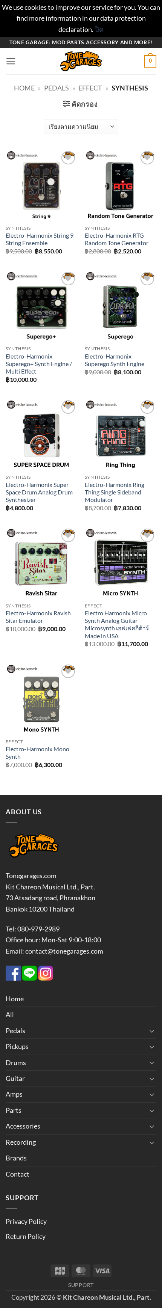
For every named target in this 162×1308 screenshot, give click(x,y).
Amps (14, 1094)
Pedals (56, 88)
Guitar (15, 1078)
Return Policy (26, 1236)
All (10, 1014)
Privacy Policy (26, 1221)
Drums (16, 1062)
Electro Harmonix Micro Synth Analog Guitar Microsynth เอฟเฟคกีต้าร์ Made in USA (117, 624)
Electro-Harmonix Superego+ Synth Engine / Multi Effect (39, 364)
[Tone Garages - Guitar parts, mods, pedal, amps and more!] (81, 61)
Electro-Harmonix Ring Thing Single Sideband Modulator (114, 492)
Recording (21, 1142)
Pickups (17, 1046)
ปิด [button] (99, 29)
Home (24, 88)
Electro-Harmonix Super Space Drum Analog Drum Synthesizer (39, 492)
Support (81, 1285)
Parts (13, 1110)
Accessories (23, 1126)
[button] (11, 61)
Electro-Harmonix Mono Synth (37, 753)
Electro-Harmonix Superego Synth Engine (114, 360)
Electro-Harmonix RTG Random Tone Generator (116, 239)
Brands (16, 1158)
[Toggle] (151, 1031)
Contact (17, 1174)
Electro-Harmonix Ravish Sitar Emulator (38, 617)
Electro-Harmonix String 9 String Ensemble (39, 239)
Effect (90, 88)
